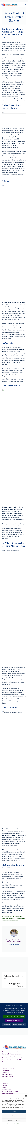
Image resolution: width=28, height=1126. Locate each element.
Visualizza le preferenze (14, 1120)
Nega (14, 1116)
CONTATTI (5, 1085)
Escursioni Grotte (8, 1068)
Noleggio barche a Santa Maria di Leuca (14, 1016)
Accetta (14, 1111)
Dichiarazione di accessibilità (11, 1091)
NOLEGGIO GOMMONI (8, 1076)
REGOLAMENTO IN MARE (9, 1093)
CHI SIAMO (5, 1083)
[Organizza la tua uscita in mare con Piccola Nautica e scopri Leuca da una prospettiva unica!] (13, 919)
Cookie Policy (10, 1124)
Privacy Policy (17, 1124)
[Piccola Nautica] (9, 4)
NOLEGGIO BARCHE (8, 1074)
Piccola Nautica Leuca (18, 1024)
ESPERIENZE (6, 1072)
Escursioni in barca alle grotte (14, 1020)
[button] (25, 1096)
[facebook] (12, 947)
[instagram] (15, 947)
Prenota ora (7, 1024)
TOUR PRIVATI (6, 1070)
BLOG (4, 1087)
